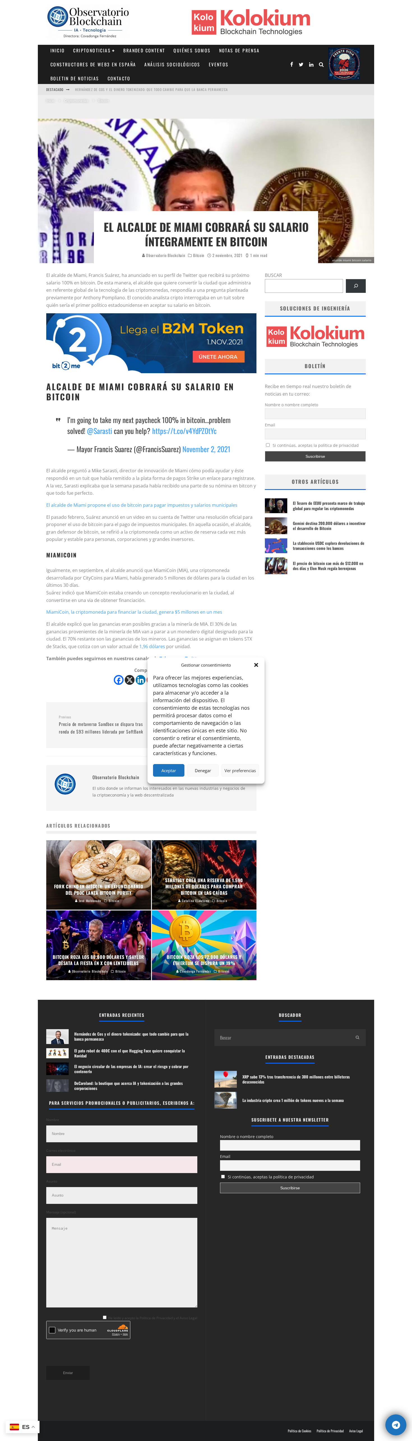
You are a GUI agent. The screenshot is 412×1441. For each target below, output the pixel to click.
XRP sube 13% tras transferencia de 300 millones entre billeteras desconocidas (296, 1079)
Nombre (52, 1119)
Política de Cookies (299, 1431)
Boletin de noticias (74, 78)
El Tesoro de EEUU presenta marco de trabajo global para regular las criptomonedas (329, 505)
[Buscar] (356, 286)
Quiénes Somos (191, 50)
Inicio (57, 50)
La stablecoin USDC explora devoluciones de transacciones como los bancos (328, 545)
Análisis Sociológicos (172, 64)
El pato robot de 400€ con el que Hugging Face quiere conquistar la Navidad (129, 1053)
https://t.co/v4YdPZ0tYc (184, 430)
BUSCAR (273, 275)
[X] (130, 680)
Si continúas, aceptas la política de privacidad (315, 445)
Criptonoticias (92, 50)
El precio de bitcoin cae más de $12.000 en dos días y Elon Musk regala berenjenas (328, 565)
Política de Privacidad (330, 1431)
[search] (357, 1037)
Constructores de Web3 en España (93, 64)
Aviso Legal (356, 1431)
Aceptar (168, 770)
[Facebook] (119, 680)
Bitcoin (198, 255)
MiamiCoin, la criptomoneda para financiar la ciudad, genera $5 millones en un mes (134, 612)
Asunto (51, 1181)
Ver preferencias (240, 770)
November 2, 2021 (206, 448)
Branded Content (144, 50)
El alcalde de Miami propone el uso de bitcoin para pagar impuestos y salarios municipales (141, 505)
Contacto (119, 78)
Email (270, 425)
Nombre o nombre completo (291, 404)
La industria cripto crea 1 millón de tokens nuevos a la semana (293, 1100)
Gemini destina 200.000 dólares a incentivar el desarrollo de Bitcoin (329, 525)
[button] (256, 665)
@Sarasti (99, 430)
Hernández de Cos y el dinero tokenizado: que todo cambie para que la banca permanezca (151, 89)
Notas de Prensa (239, 50)
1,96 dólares (152, 646)
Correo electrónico (60, 1150)
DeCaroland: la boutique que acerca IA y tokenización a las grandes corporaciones (128, 1085)
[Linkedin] (140, 680)
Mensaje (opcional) (61, 1212)
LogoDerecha (344, 64)
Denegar (203, 770)
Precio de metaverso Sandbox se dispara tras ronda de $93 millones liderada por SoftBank (101, 725)
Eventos (219, 64)
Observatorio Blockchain (165, 255)
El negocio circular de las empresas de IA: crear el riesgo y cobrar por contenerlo (131, 1068)
